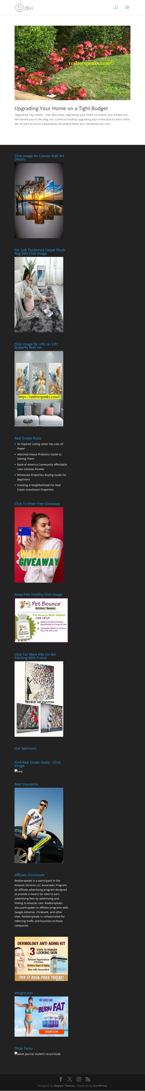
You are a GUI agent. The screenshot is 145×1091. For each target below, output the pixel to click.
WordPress (100, 1085)
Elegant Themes (64, 1085)
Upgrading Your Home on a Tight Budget (61, 108)
